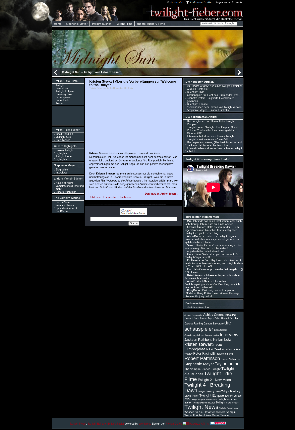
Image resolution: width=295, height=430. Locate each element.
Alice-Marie (194, 236)
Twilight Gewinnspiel (203, 402)
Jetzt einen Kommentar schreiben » (110, 197)
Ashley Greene (214, 314)
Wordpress (145, 423)
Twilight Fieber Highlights (64, 158)
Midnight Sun (63, 137)
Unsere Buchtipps (66, 191)
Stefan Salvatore (230, 359)
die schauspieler (207, 326)
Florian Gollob (174, 423)
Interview (229, 334)
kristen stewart (198, 344)
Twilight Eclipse (65, 91)
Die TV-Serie (63, 202)
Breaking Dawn (64, 94)
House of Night (64, 182)
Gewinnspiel (192, 335)
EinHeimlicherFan (198, 260)
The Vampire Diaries (197, 368)
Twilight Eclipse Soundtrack (203, 399)
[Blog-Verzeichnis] (218, 423)
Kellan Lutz (222, 340)
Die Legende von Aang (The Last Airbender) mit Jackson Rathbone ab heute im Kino (214, 144)
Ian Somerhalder (210, 335)
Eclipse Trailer (115, 423)
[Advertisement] (68, 115)
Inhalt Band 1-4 (64, 133)
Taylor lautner (228, 363)
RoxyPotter (194, 290)
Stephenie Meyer (76, 23)
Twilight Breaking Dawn (209, 391)
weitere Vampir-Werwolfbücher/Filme (210, 413)
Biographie (62, 169)
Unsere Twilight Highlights (64, 152)
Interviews (61, 172)
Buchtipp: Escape (197, 104)
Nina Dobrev (228, 349)
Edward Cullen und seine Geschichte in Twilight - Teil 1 (214, 150)
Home (58, 23)
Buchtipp (234, 318)
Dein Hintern (194, 275)
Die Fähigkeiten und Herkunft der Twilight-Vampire (211, 123)
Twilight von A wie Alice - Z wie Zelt (207, 139)
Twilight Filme (123, 23)
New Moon (62, 88)
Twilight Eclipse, (97, 423)
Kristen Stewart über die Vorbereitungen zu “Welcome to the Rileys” (132, 83)
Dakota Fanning (193, 323)
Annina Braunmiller (193, 315)
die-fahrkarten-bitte (198, 307)
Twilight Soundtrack (228, 408)
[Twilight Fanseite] (193, 19)
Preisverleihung (224, 354)
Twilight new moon (227, 402)
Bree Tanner (63, 140)
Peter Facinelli (204, 353)
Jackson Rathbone (198, 340)
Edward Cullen (196, 227)
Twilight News (201, 407)
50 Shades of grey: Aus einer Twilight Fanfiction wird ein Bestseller (214, 87)
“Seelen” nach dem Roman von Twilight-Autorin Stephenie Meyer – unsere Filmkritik (214, 109)
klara (190, 254)
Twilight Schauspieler (99, 88)
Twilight (60, 85)
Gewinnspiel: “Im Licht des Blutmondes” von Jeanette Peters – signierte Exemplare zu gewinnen (212, 98)
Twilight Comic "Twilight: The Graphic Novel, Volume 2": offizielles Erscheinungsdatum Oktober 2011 (212, 130)
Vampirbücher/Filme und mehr (70, 187)
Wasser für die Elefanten (200, 412)
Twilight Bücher (101, 23)
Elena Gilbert (220, 330)
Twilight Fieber (78, 423)
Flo (189, 269)
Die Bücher (62, 211)
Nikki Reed (213, 349)
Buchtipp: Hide (195, 91)
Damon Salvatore (213, 323)
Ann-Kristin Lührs (198, 281)
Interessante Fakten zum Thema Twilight (210, 136)
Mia (189, 221)
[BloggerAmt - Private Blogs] (196, 423)
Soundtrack (62, 100)
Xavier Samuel (220, 415)
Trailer (59, 103)
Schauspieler (63, 97)
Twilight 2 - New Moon (214, 380)
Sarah (190, 245)
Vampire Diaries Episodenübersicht (66, 207)
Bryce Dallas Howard (218, 318)
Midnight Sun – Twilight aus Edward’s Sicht (91, 72)
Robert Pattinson (202, 358)
